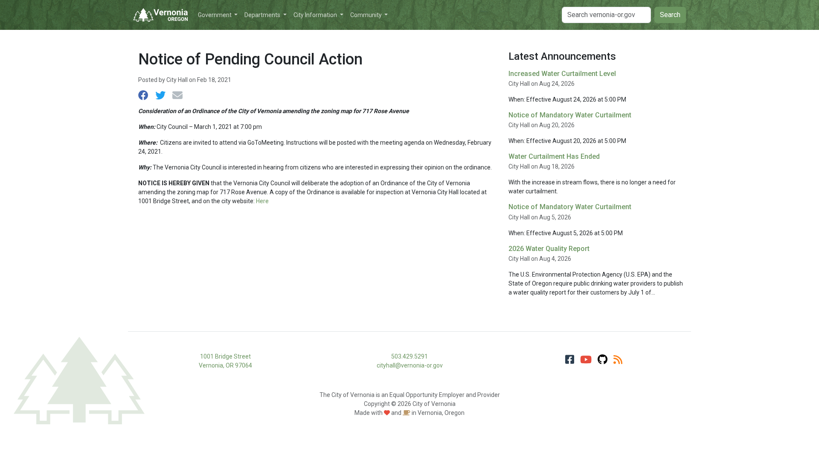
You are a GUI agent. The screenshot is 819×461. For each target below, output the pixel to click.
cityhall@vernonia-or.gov (410, 365)
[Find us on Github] (602, 360)
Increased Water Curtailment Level (562, 74)
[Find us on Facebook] (569, 360)
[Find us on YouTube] (586, 360)
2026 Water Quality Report (549, 249)
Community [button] (366, 15)
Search (670, 15)
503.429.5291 (409, 356)
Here (262, 201)
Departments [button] (263, 15)
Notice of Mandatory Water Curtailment (569, 115)
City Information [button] (315, 15)
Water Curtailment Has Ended (554, 156)
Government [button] (215, 15)
